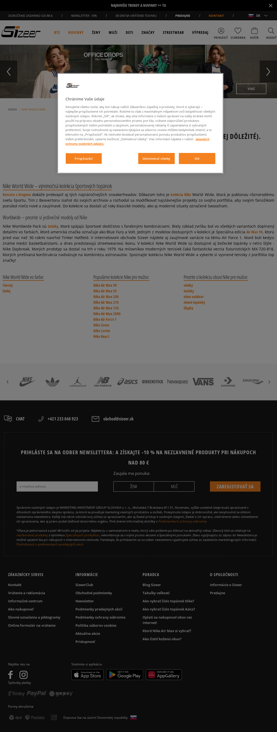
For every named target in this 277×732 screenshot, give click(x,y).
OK (197, 158)
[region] (140, 123)
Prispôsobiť (84, 158)
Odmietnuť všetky (156, 158)
